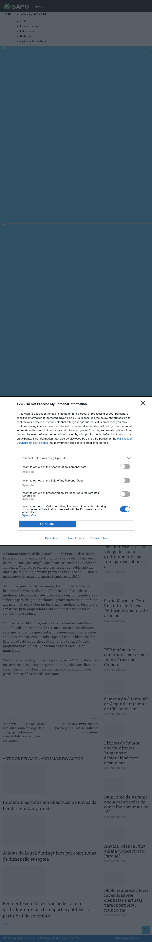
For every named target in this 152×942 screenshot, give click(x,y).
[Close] (144, 404)
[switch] (125, 466)
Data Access (76, 538)
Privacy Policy (98, 538)
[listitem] (76, 458)
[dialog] (76, 471)
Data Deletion (53, 538)
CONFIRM (47, 523)
